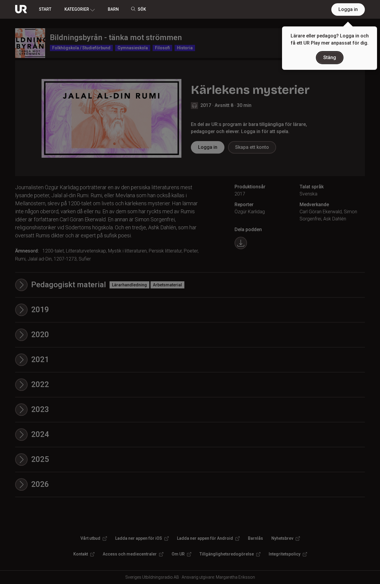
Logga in (348, 9)
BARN (113, 9)
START (45, 9)
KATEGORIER (76, 9)
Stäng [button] (329, 57)
